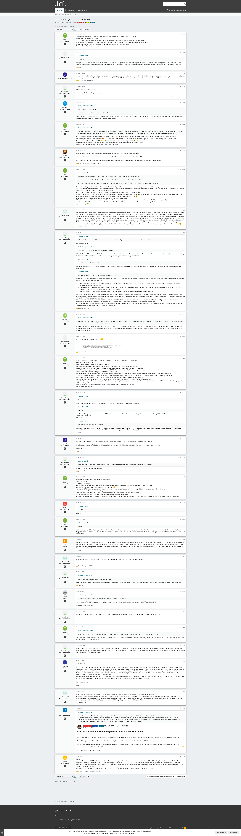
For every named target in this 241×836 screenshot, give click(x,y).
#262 (183, 572)
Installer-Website (171, 303)
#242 (183, 52)
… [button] (67, 29)
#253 (183, 358)
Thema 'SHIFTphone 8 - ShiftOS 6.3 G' (117, 726)
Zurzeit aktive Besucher (64, 811)
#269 (183, 709)
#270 (184, 756)
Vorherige (60, 29)
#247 (184, 150)
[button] (75, 10)
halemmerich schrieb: (84, 575)
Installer (90, 300)
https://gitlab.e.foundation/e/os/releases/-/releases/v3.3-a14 (138, 602)
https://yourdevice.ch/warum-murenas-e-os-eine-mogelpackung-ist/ (95, 346)
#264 (183, 612)
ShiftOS (100, 747)
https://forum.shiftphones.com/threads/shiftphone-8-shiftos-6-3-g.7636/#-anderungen (130, 741)
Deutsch (68, 828)
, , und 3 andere (90, 163)
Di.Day (151, 768)
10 (77, 29)
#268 (183, 692)
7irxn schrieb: (82, 55)
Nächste (85, 29)
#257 (184, 477)
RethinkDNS (108, 428)
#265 (183, 627)
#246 (183, 124)
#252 (183, 336)
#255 (183, 438)
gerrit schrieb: (82, 461)
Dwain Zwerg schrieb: (84, 105)
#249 (183, 210)
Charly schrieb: (82, 173)
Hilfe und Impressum (175, 828)
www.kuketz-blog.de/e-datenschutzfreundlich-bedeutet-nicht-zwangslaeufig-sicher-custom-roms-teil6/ (102, 345)
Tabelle (104, 762)
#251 (184, 314)
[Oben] (183, 827)
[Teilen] (180, 34)
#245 (183, 102)
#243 (183, 73)
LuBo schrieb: (82, 523)
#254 (183, 392)
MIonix (56, 815)
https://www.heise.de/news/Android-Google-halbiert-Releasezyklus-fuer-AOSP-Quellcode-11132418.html (110, 76)
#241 (184, 34)
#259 (183, 519)
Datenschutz (164, 828)
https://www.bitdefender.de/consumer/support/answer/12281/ (122, 694)
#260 (183, 540)
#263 (183, 591)
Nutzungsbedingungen (152, 828)
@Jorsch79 (79, 750)
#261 (184, 556)
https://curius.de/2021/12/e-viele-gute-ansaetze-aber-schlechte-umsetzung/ (97, 347)
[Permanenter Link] (145, 732)
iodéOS (134, 582)
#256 (183, 457)
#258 (183, 502)
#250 (183, 233)
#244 (183, 86)
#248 (183, 169)
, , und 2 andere (89, 771)
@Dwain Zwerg (81, 360)
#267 (184, 661)
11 (80, 29)
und (86, 80)
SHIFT (62, 828)
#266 (183, 645)
